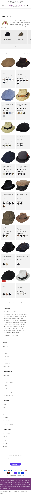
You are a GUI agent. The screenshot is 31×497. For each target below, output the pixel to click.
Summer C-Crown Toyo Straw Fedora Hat (7, 137)
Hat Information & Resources (9, 449)
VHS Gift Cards (6, 366)
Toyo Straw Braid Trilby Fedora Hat (21, 285)
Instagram (5, 440)
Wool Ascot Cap (5, 284)
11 (21, 302)
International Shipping (8, 395)
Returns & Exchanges (8, 382)
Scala (4, 414)
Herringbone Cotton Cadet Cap (8, 227)
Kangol (4, 411)
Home (2, 11)
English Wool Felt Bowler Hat (22, 166)
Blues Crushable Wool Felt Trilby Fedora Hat (8, 195)
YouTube (5, 446)
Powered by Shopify (20, 475)
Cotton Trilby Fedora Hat (7, 256)
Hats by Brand (6, 356)
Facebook (5, 443)
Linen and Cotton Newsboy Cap (8, 105)
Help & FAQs (6, 385)
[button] (2, 6)
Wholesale (13, 332)
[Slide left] (12, 46)
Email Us (5, 436)
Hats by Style (6, 359)
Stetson (4, 407)
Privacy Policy (6, 388)
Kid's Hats (5, 353)
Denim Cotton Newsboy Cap (22, 256)
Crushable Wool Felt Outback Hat (22, 227)
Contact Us (5, 378)
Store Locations (6, 433)
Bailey (4, 404)
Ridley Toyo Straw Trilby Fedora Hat (22, 105)
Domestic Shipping (7, 392)
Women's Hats (6, 350)
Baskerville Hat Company (9, 424)
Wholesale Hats (6, 363)
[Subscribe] (22, 459)
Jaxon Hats (5, 417)
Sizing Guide (6, 375)
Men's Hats (5, 346)
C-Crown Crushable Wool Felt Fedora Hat (22, 72)
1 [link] (5, 302)
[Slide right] (18, 46)
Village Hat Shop (7, 421)
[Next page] (25, 302)
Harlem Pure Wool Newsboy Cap (22, 137)
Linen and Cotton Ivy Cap (8, 71)
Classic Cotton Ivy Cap (7, 166)
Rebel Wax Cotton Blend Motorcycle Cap (22, 195)
